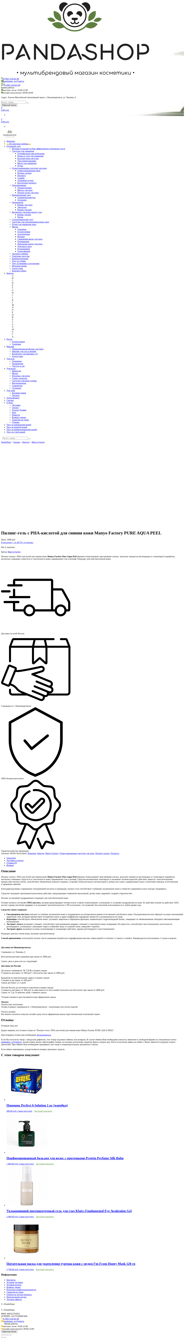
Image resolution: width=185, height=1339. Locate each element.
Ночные (21, 236)
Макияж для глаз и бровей (24, 351)
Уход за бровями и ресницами (25, 263)
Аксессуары (17, 268)
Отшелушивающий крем (28, 170)
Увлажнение (17, 202)
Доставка (16, 405)
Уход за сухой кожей (16, 432)
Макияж (10, 346)
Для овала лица (24, 246)
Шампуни (16, 371)
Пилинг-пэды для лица (28, 192)
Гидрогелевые (23, 232)
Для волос (11, 368)
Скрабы (21, 178)
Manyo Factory (14, 552)
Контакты (11, 1280)
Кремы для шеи (24, 210)
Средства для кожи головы (24, 381)
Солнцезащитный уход (22, 219)
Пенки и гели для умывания (30, 156)
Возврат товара (19, 417)
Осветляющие (23, 251)
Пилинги (21, 175)
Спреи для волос (19, 378)
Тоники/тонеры (24, 188)
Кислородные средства (28, 158)
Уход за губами (19, 261)
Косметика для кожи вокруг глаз (27, 212)
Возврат (10, 865)
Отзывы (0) (12, 863)
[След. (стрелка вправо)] (5, 1337)
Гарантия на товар (20, 420)
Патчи (20, 217)
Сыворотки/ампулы (26, 197)
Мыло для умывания (26, 163)
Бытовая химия (19, 393)
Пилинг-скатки (24, 173)
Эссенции (22, 200)
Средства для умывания (23, 151)
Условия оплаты (14, 1285)
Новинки (11, 141)
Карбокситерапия (20, 258)
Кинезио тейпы (19, 271)
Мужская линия (19, 266)
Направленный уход (21, 195)
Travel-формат (13, 398)
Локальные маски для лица (29, 244)
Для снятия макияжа (26, 161)
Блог (14, 412)
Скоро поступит (24, 1111)
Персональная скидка (16, 1297)
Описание (11, 858)
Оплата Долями (19, 410)
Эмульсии (22, 207)
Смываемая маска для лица (29, 239)
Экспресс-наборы (20, 254)
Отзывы (15, 422)
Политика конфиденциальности (21, 1290)
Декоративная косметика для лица (27, 349)
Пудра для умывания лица (24, 224)
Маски (15, 227)
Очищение (17, 361)
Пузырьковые (23, 249)
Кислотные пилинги (26, 183)
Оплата (15, 407)
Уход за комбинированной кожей (22, 429)
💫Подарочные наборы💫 (19, 144)
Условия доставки (15, 1282)
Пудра (20, 166)
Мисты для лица (25, 190)
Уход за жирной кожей (17, 427)
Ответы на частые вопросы (19, 1294)
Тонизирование (19, 185)
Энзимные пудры (25, 180)
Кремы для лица (24, 205)
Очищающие (23, 241)
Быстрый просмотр (43, 1111)
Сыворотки (17, 385)
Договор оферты (14, 1299)
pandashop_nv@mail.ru (14, 81)
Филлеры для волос (21, 376)
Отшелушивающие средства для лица (29, 168)
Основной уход (14, 146)
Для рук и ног (18, 366)
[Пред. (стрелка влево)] (2, 1337)
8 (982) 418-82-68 (11, 79)
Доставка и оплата (15, 860)
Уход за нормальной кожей (19, 425)
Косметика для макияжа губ (25, 354)
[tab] (95, 858)
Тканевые (21, 229)
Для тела (10, 359)
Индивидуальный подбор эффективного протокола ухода (38, 149)
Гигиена (16, 395)
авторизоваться (44, 1035)
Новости (16, 415)
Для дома (11, 390)
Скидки (10, 400)
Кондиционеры (19, 383)
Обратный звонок (9, 105)
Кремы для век (24, 214)
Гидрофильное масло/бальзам (30, 153)
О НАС (10, 403)
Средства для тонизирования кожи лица (30, 222)
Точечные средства (21, 256)
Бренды (10, 273)
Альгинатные (23, 234)
